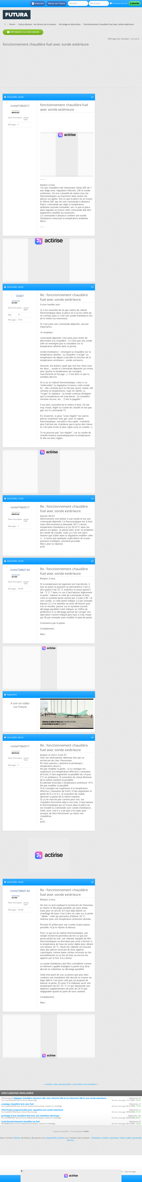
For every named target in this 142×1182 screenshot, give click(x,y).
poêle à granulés (133, 1137)
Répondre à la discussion (23, 32)
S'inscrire (38, 3)
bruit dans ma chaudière (84, 1084)
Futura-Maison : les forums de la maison (37, 24)
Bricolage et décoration (70, 24)
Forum (12, 24)
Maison (17, 1137)
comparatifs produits (55, 1137)
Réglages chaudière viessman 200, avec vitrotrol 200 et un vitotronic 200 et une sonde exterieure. (60, 1098)
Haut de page (130, 1171)
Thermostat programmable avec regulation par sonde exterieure (32, 1109)
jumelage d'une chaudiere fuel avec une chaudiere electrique (30, 1115)
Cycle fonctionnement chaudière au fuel (20, 1121)
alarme (70, 1140)
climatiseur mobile (99, 1137)
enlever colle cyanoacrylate (58, 1084)
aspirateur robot (117, 1137)
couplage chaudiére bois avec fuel (17, 1104)
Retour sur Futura (56, 3)
